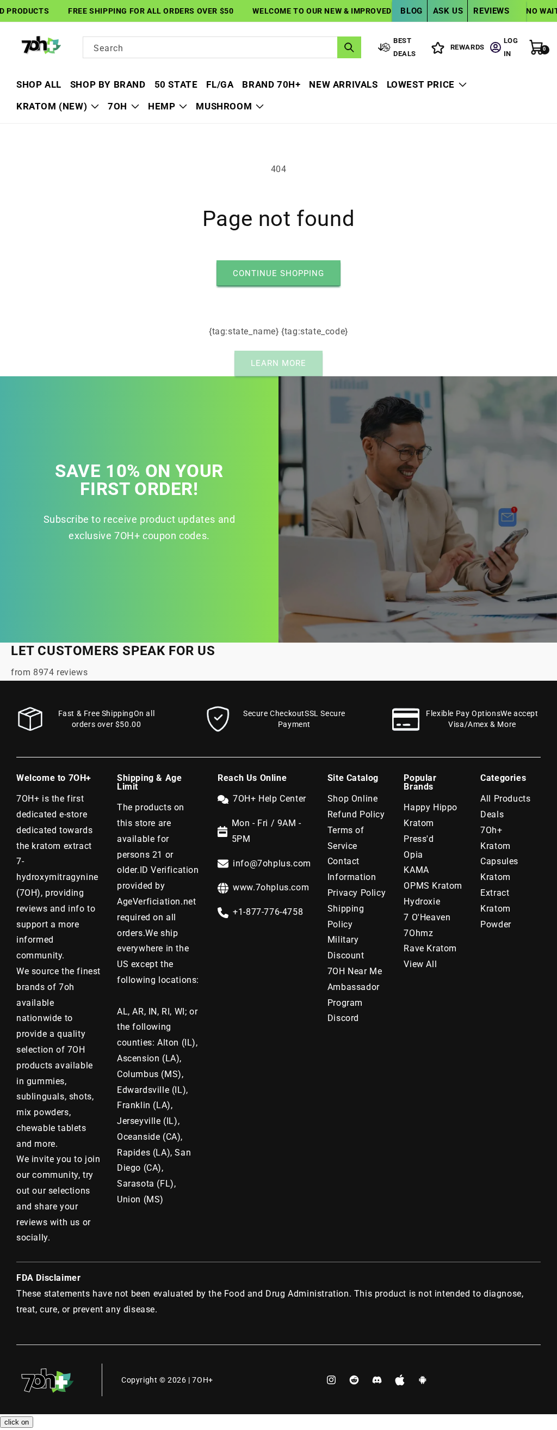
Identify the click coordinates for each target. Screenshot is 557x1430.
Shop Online (352, 798)
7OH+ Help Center (269, 798)
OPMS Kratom (433, 886)
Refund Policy (356, 814)
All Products (505, 798)
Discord (343, 1018)
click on (16, 1422)
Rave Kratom (430, 948)
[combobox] (222, 47)
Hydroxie (422, 901)
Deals (492, 814)
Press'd (419, 839)
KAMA (416, 870)
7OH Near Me (354, 971)
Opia (413, 855)
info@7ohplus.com (272, 863)
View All (420, 964)
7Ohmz (418, 933)
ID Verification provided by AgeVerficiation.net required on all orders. (158, 901)
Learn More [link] (278, 363)
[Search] (349, 47)
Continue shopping (278, 273)
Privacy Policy (356, 893)
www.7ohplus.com (271, 887)
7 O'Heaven (427, 917)
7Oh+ (491, 830)
